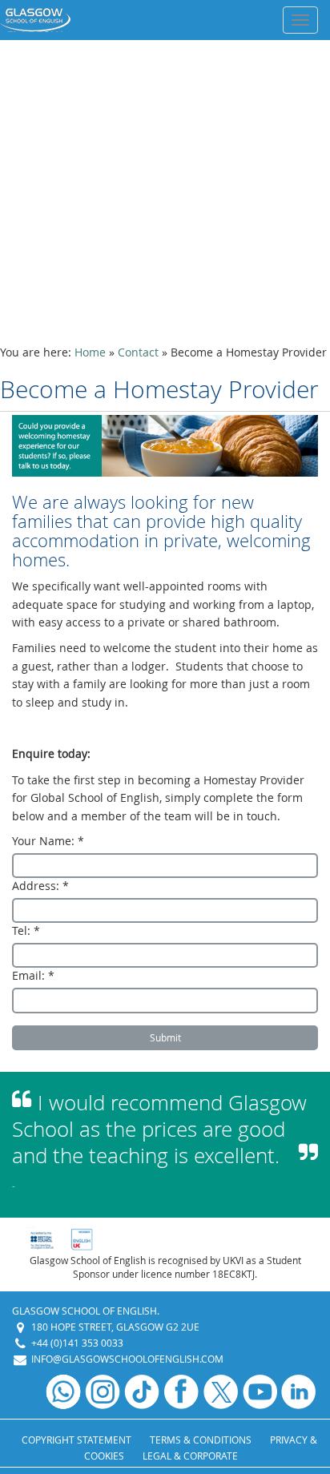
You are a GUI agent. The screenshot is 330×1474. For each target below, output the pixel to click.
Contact (138, 352)
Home (90, 352)
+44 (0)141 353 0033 (77, 1342)
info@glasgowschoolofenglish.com (127, 1358)
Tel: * (26, 930)
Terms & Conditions (201, 1439)
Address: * (40, 885)
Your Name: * (48, 840)
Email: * (33, 975)
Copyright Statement (76, 1439)
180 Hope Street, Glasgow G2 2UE (115, 1326)
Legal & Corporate (190, 1455)
